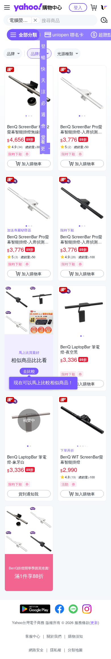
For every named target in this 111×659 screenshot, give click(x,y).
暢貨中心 (43, 58)
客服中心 (32, 636)
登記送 (43, 47)
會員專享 (43, 126)
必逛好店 (43, 104)
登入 (78, 7)
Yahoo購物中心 (38, 7)
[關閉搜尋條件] (35, 20)
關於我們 (54, 636)
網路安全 (36, 649)
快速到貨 (43, 70)
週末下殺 (43, 115)
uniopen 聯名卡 (68, 34)
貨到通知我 (28, 494)
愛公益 (43, 138)
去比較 (29, 371)
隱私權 (55, 649)
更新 (94, 622)
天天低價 (43, 81)
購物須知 (75, 636)
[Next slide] (49, 90)
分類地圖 (75, 649)
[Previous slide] (8, 90)
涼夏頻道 (43, 92)
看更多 (43, 148)
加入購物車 (32, 163)
